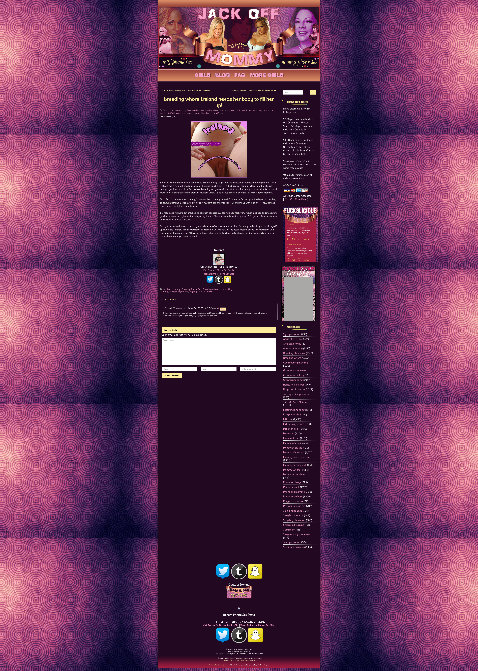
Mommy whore (291, 469)
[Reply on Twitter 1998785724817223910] (289, 260)
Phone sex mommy (294, 491)
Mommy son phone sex (296, 457)
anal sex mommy (171, 289)
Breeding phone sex (195, 110)
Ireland (166, 110)
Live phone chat (208, 113)
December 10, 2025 (294, 244)
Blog (222, 74)
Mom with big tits (292, 447)
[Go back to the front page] (239, 38)
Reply (223, 309)
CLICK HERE (239, 595)
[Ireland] (219, 258)
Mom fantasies (291, 438)
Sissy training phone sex (296, 534)
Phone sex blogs (292, 482)
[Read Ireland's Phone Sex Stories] (239, 607)
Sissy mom (289, 529)
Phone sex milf (291, 487)
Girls (202, 74)
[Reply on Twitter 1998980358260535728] (289, 239)
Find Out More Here (296, 199)
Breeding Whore (211, 289)
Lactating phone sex (192, 113)
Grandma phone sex (294, 370)
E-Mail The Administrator (216, 665)
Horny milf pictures (247, 110)
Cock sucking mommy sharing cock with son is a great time (187, 91)
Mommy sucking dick (295, 464)
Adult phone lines (292, 338)
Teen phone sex (292, 542)
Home (224, 660)
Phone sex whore (292, 496)
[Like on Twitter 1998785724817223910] (300, 260)
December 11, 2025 (293, 224)
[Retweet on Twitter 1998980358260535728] (294, 239)
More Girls (267, 74)
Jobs (254, 660)
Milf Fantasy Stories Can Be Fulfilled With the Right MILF (251, 91)
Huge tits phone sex (294, 389)
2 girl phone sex (292, 334)
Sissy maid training (293, 524)
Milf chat (219, 113)
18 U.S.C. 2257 (231, 660)
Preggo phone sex (293, 501)
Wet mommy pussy (294, 546)
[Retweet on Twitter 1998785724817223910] (294, 260)
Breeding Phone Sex (191, 289)
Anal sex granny (292, 343)
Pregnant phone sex (294, 505)
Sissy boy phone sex (294, 520)
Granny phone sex (293, 379)
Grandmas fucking (293, 375)
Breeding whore (211, 110)
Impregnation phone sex (201, 291)
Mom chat (288, 433)
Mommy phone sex (293, 452)
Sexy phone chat (292, 510)
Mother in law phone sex (296, 474)
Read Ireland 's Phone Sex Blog (218, 273)
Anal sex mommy (179, 110)
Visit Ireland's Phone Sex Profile (218, 270)
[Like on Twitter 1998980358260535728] (300, 239)
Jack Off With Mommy (173, 113)
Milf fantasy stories (293, 423)
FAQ (239, 74)
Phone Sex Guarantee (244, 660)
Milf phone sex (291, 428)
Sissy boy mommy (293, 515)
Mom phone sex (292, 442)
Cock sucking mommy (228, 110)
